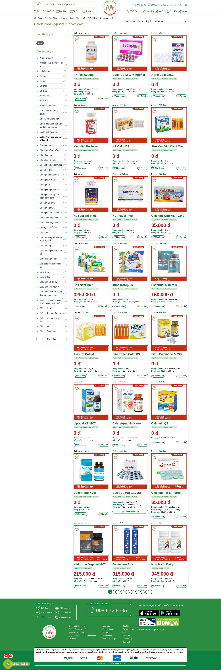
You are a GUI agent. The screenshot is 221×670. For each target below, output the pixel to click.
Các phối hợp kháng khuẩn (49, 112)
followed (65, 613)
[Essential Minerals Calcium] (169, 263)
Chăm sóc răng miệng (50, 150)
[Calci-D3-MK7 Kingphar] (130, 53)
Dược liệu (173, 11)
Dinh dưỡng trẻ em (48, 259)
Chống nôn (45, 185)
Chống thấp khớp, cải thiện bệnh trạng (49, 196)
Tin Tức (76, 11)
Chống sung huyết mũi (50, 190)
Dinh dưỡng (45, 246)
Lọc (40, 43)
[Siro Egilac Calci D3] (130, 333)
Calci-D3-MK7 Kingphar (128, 74)
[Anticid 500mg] (91, 53)
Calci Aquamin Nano (126, 423)
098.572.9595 (141, 5)
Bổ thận (43, 91)
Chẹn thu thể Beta (48, 160)
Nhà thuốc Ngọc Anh (119, 663)
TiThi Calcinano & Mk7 (167, 354)
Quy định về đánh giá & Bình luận (82, 636)
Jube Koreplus (122, 285)
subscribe (66, 608)
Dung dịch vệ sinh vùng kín (50, 265)
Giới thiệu (51, 11)
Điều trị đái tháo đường (50, 313)
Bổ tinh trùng (45, 96)
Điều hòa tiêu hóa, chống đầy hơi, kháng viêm (51, 293)
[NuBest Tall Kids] (91, 194)
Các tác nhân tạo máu (49, 119)
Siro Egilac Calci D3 (126, 354)
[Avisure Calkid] (91, 333)
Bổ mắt (43, 81)
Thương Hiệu (149, 11)
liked (44, 608)
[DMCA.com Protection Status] (167, 622)
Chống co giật (46, 170)
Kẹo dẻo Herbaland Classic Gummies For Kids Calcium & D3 (88, 146)
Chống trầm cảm (47, 203)
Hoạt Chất (161, 11)
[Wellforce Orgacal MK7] (91, 543)
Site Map (72, 639)
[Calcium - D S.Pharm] (169, 471)
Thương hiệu (128, 639)
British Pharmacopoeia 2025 (151, 630)
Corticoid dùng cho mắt (50, 218)
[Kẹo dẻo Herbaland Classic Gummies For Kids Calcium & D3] (91, 125)
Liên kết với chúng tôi (45, 604)
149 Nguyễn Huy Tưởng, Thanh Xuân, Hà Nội (167, 5)
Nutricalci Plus (122, 215)
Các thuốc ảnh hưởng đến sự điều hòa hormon (52, 125)
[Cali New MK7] (91, 263)
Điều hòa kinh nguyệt (49, 287)
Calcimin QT (159, 423)
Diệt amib (44, 232)
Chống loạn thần (47, 180)
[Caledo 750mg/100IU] (130, 471)
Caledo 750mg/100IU (126, 492)
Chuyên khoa (107, 636)
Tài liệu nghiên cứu (128, 630)
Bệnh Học (62, 11)
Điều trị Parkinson (48, 331)
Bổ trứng (44, 101)
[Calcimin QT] (169, 402)
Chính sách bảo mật (77, 626)
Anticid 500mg (84, 74)
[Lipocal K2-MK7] (91, 402)
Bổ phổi (43, 86)
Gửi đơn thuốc (107, 629)
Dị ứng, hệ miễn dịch (49, 227)
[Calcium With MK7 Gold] (169, 194)
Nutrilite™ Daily (162, 564)
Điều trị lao (44, 326)
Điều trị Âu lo (45, 308)
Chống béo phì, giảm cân (51, 165)
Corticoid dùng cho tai (49, 222)
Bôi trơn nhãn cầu (48, 106)
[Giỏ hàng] (185, 4)
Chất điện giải (46, 155)
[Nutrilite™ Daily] (169, 543)
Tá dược (184, 11)
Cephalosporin (46, 145)
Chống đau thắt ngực (49, 175)
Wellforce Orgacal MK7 (90, 564)
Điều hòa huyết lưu (48, 282)
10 (145, 592)
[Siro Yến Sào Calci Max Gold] (169, 125)
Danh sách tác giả (109, 639)
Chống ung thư (46, 208)
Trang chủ (40, 11)
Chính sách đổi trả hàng (78, 629)
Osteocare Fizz (122, 564)
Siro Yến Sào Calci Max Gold (167, 146)
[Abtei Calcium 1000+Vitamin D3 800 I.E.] (169, 53)
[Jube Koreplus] (130, 263)
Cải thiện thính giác (48, 132)
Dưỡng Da (44, 272)
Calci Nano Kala (85, 492)
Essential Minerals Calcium (164, 285)
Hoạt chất (126, 642)
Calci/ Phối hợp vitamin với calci (51, 138)
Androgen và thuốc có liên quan (51, 64)
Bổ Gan (43, 76)
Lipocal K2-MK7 (85, 423)
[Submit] (39, 4)
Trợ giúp (88, 11)
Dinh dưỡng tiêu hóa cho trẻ (51, 252)
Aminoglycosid (46, 58)
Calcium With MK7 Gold (167, 215)
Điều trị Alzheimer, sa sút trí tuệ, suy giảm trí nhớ (51, 301)
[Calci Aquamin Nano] (130, 402)
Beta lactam (45, 71)
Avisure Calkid (84, 354)
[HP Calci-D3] (130, 125)
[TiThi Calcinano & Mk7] (169, 333)
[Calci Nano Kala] (91, 471)
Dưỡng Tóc (45, 277)
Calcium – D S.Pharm (166, 492)
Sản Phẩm (133, 11)
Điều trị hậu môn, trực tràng (49, 320)
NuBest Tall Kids (85, 215)
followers (46, 613)
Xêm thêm (51, 339)
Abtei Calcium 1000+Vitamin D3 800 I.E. (168, 75)
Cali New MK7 (83, 285)
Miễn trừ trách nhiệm (77, 632)
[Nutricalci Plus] (130, 194)
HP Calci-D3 (120, 146)
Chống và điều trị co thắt (51, 213)
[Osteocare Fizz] (130, 543)
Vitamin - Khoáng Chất (70, 18)
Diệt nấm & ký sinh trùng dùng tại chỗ (51, 239)
